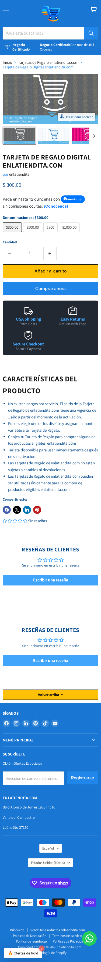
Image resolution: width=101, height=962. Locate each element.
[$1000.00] (70, 233)
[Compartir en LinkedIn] (27, 510)
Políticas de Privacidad (69, 941)
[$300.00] (13, 233)
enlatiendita (19, 174)
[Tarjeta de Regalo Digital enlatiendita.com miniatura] (19, 135)
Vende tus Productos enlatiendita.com (57, 930)
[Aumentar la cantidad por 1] (50, 253)
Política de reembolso (31, 941)
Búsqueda (17, 930)
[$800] (51, 233)
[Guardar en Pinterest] (37, 510)
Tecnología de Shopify (50, 952)
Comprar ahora (50, 288)
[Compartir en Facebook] (7, 510)
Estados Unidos (48, 862)
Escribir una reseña (50, 580)
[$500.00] (33, 233)
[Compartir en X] (17, 510)
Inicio (7, 62)
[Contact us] (89, 938)
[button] (15, 520)
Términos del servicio (67, 935)
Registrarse (82, 777)
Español (48, 848)
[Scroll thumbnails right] (93, 136)
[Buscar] (91, 33)
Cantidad (10, 242)
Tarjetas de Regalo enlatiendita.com (48, 62)
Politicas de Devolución (29, 935)
